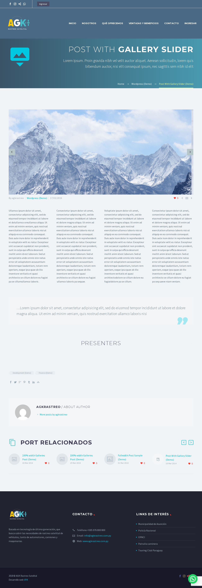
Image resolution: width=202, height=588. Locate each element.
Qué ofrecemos (112, 23)
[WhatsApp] (24, 4)
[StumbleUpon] (38, 382)
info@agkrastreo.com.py (97, 535)
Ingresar (43, 4)
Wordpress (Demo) (37, 198)
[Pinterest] (24, 382)
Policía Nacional (147, 530)
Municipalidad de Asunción (152, 523)
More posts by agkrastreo (53, 414)
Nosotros (89, 23)
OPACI (141, 537)
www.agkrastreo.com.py (95, 541)
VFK (26, 579)
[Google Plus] (20, 382)
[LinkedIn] (33, 382)
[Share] (19, 4)
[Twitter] (15, 382)
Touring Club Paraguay (150, 550)
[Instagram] (15, 4)
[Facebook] (10, 4)
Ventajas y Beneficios (144, 23)
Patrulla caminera (148, 543)
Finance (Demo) (45, 373)
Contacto (171, 23)
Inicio (72, 23)
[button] (193, 579)
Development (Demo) (22, 373)
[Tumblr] (29, 382)
